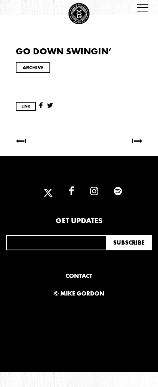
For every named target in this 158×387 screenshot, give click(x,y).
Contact (79, 275)
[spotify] (114, 192)
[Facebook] (71, 192)
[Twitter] (48, 192)
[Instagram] (94, 192)
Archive (33, 67)
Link (25, 106)
